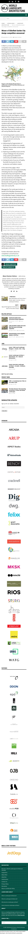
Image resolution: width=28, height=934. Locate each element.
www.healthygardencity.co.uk (10, 255)
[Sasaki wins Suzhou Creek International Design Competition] (5, 319)
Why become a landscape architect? (10, 902)
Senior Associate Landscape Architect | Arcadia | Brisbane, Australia (17, 366)
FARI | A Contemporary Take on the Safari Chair (17, 381)
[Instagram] (9, 1)
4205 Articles (22, 276)
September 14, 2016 (14, 321)
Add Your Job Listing (7, 374)
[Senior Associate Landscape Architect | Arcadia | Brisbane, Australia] (5, 366)
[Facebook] (15, 1)
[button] (26, 15)
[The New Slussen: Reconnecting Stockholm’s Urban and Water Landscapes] (5, 390)
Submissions (5, 879)
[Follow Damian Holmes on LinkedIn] (16, 291)
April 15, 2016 (12, 336)
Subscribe (4, 410)
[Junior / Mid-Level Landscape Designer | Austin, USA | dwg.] (5, 349)
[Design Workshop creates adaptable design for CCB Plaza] (5, 335)
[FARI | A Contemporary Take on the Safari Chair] (5, 382)
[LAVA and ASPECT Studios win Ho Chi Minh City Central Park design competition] (5, 327)
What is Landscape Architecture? (9, 895)
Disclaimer (4, 886)
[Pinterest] (18, 1)
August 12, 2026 (13, 360)
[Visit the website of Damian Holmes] (11, 291)
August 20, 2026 (13, 384)
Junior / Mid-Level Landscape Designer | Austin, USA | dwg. (17, 348)
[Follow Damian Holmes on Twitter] (13, 291)
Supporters (4, 872)
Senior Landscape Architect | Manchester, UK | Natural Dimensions (16, 356)
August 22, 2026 (13, 350)
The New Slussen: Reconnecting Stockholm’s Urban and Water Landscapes (17, 390)
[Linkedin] (12, 1)
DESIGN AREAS (10, 23)
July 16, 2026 (12, 369)
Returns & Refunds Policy (8, 888)
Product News (6, 377)
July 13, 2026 (12, 393)
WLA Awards (21, 915)
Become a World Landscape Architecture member (12, 869)
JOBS (3, 343)
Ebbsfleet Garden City (8, 267)
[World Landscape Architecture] (13, 12)
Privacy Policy (5, 884)
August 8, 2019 (13, 330)
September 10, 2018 (7, 37)
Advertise (4, 877)
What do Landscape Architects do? (10, 899)
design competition (11, 264)
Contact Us (4, 881)
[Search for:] (14, 18)
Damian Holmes (17, 37)
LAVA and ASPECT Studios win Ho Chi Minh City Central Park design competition (17, 327)
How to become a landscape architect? (10, 905)
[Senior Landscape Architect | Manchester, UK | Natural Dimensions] (5, 357)
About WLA (4, 875)
